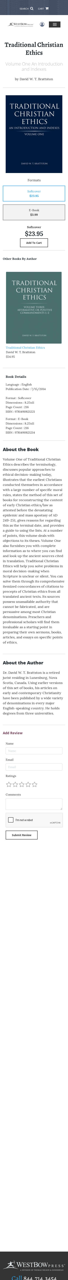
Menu (54, 24)
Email (9, 760)
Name (10, 743)
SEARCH (24, 8)
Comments (13, 794)
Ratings (11, 776)
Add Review (12, 733)
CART (41, 8)
